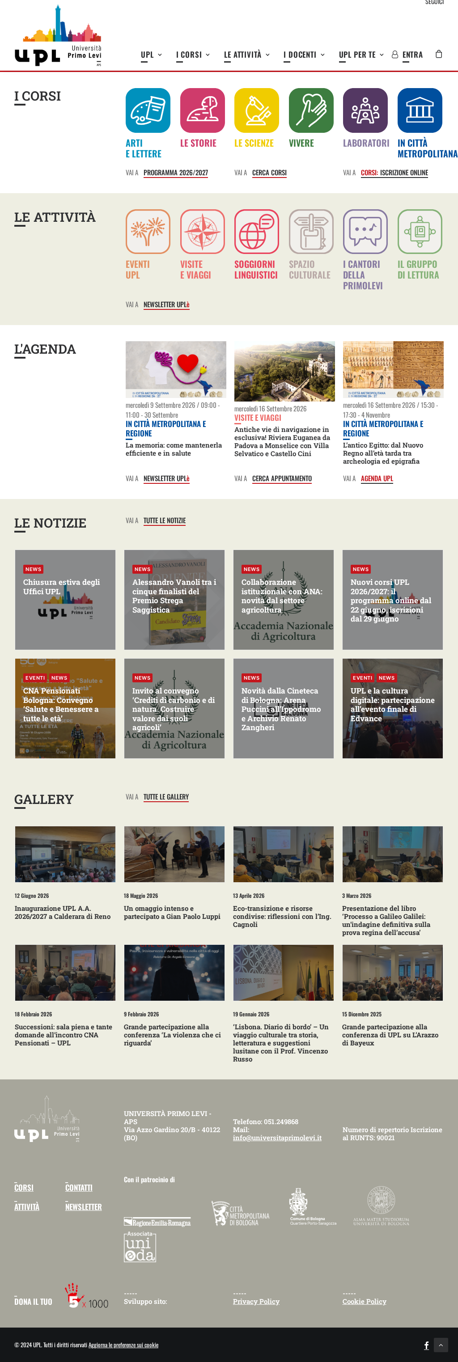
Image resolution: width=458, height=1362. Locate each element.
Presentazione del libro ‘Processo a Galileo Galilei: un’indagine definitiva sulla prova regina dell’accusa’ (386, 920)
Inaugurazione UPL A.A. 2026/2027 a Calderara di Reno (62, 912)
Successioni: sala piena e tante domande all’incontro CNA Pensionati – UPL (63, 1034)
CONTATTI (79, 1187)
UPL (147, 54)
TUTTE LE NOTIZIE (165, 520)
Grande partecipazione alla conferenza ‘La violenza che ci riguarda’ (172, 1034)
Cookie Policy (364, 1301)
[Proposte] (253, 123)
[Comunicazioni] (308, 123)
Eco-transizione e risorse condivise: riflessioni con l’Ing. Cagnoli (282, 916)
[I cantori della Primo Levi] (362, 123)
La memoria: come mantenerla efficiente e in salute (174, 448)
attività (26, 1206)
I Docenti (300, 54)
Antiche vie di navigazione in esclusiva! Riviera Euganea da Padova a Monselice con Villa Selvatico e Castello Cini (282, 441)
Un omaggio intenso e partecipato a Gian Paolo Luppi (172, 912)
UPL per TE (357, 54)
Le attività (242, 54)
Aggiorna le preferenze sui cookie (123, 1344)
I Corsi (189, 54)
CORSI (24, 1187)
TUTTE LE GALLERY (166, 796)
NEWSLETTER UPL (167, 304)
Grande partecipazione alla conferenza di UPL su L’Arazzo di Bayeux (390, 1034)
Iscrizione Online (394, 172)
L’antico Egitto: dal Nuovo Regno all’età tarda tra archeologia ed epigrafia (383, 452)
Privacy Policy (256, 1301)
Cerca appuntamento (282, 478)
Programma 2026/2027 (176, 172)
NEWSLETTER (83, 1206)
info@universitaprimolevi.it (277, 1137)
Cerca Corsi (269, 172)
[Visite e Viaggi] (199, 250)
